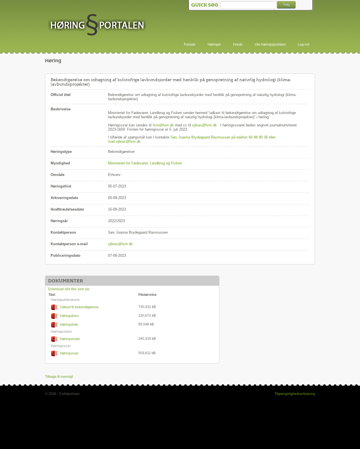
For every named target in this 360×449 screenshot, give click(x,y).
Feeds (238, 44)
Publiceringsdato (65, 255)
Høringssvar (69, 353)
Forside (189, 44)
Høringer (214, 44)
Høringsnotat (70, 339)
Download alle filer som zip (68, 289)
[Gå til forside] (97, 25)
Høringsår (59, 221)
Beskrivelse (61, 109)
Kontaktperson (63, 232)
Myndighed (60, 163)
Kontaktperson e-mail (69, 244)
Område (57, 175)
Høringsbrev (69, 316)
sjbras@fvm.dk (204, 125)
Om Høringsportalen (270, 44)
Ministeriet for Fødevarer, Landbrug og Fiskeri (145, 163)
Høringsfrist (61, 186)
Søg (286, 5)
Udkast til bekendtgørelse (79, 307)
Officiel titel (61, 95)
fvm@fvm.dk (163, 125)
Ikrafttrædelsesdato (67, 209)
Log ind (303, 44)
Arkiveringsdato (64, 198)
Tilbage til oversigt (59, 377)
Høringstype (61, 151)
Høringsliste (69, 325)
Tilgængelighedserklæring (294, 394)
